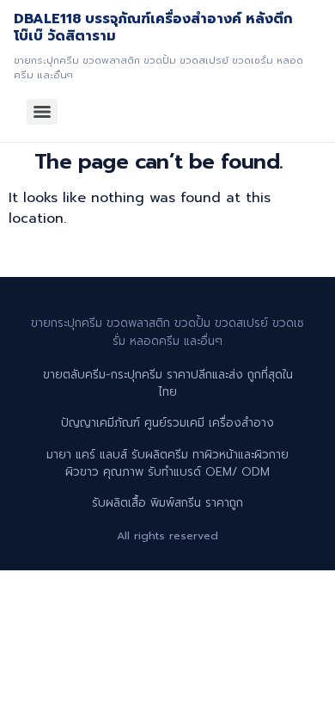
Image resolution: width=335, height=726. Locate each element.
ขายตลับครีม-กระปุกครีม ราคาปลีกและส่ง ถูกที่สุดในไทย (168, 383)
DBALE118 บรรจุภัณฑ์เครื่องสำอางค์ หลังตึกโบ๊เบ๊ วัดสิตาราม (153, 27)
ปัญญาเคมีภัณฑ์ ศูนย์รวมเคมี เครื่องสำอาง (167, 423)
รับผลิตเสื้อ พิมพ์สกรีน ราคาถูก (167, 503)
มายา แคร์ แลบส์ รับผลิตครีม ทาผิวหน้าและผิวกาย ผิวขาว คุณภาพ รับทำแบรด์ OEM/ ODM (167, 463)
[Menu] (42, 112)
